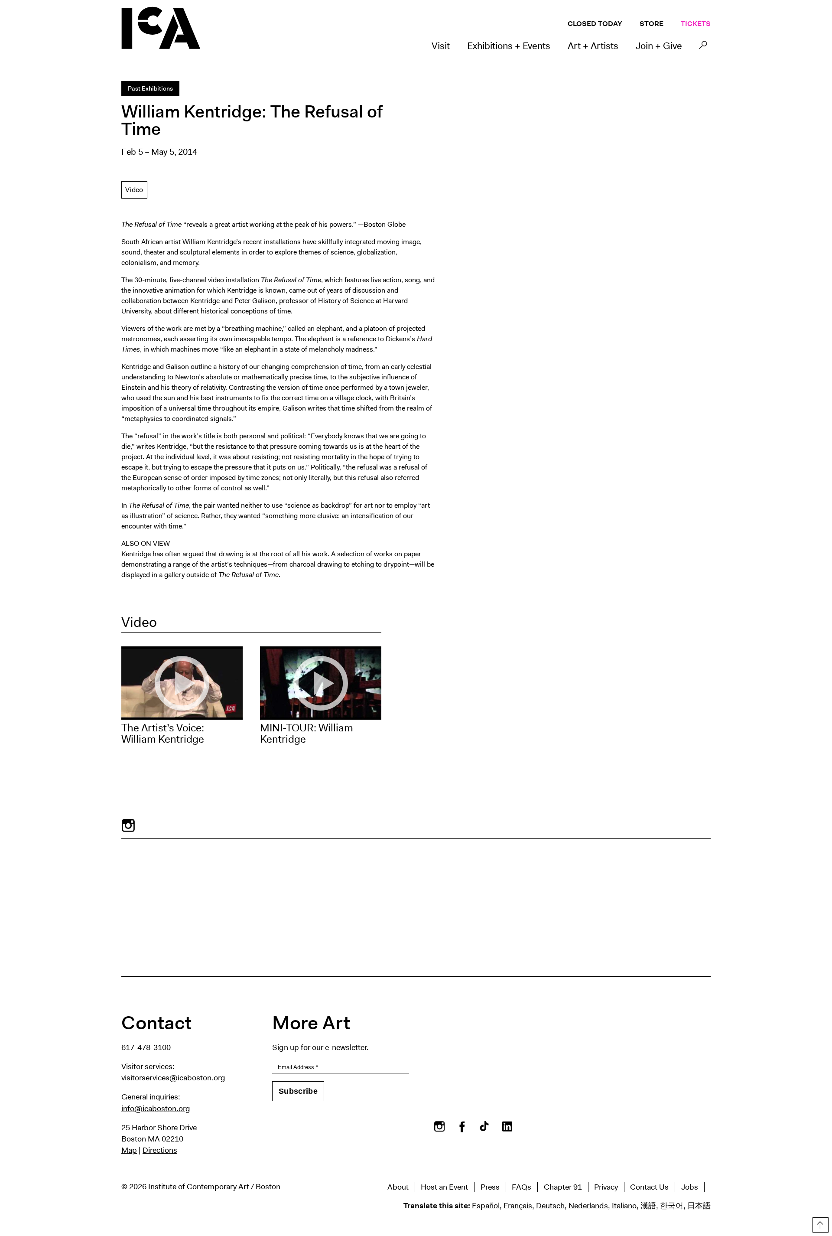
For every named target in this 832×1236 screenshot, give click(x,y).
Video (134, 189)
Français (518, 1205)
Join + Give (659, 45)
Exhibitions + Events (508, 45)
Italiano (624, 1205)
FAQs (521, 1187)
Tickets (696, 23)
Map (129, 1150)
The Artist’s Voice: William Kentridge (162, 733)
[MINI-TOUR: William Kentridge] (320, 683)
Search (703, 47)
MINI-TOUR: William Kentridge (306, 733)
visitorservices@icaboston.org (173, 1078)
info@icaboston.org (155, 1108)
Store (651, 23)
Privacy (606, 1187)
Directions (160, 1150)
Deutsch (550, 1205)
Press (490, 1187)
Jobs (689, 1187)
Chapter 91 (563, 1187)
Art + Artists (593, 45)
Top (819, 1223)
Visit (441, 45)
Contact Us (649, 1187)
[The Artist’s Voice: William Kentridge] (182, 683)
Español (486, 1205)
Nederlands (588, 1205)
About (398, 1187)
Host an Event (444, 1187)
